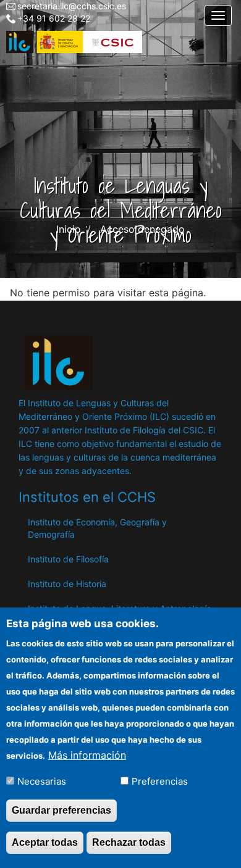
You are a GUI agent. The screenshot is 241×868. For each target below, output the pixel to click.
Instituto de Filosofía (68, 559)
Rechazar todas (129, 842)
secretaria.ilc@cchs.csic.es (71, 6)
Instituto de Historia (67, 583)
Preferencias (160, 781)
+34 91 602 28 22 (53, 18)
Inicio (68, 229)
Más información (87, 755)
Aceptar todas (45, 842)
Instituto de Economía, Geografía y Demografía (97, 528)
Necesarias (41, 781)
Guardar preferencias (61, 810)
